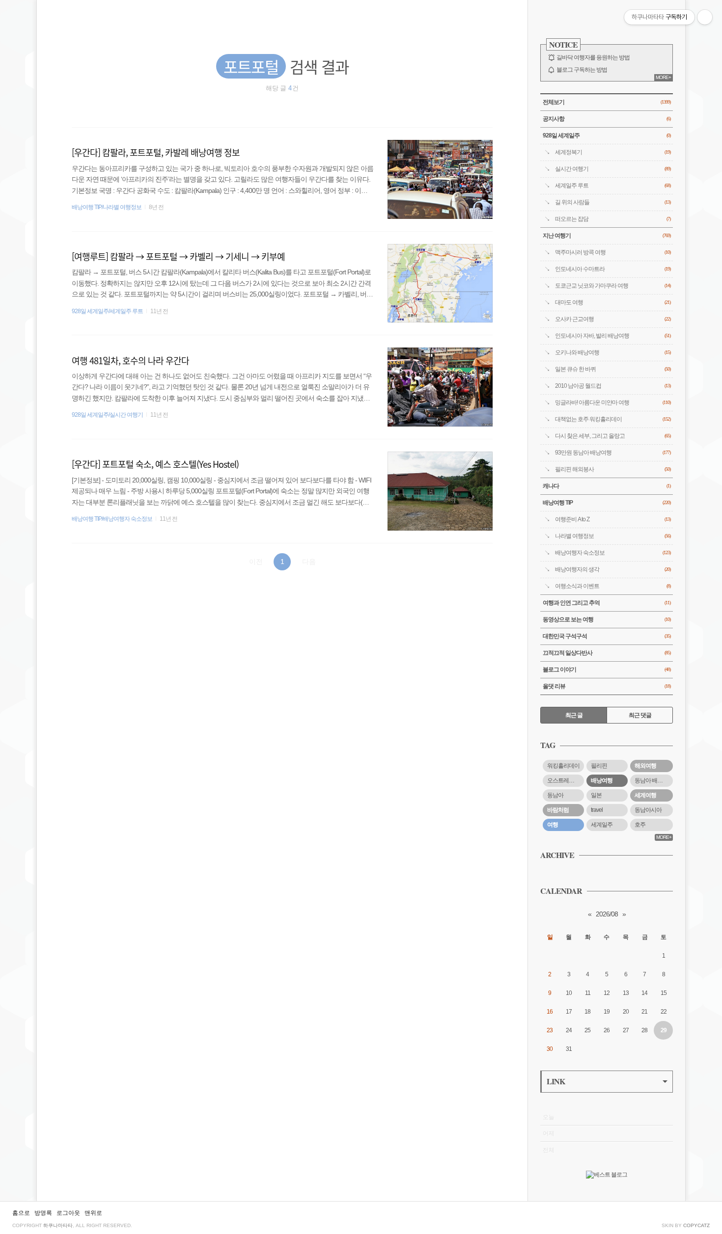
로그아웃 (68, 1212)
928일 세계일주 (606, 135)
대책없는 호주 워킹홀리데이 (612, 419)
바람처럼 (558, 809)
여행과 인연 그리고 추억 (606, 602)
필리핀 (599, 765)
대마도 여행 (612, 302)
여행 (552, 824)
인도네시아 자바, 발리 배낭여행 (612, 335)
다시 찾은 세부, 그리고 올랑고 (612, 435)
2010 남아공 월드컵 (612, 385)
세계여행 (645, 795)
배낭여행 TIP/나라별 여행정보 (106, 207)
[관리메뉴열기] (704, 17)
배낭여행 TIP (606, 502)
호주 (640, 824)
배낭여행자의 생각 (612, 569)
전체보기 (606, 102)
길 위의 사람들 (612, 202)
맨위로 (93, 1212)
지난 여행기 (606, 235)
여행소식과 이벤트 (612, 586)
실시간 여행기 (612, 168)
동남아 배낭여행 (654, 780)
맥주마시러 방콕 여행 (612, 252)
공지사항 (606, 118)
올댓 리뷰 (606, 686)
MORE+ (663, 77)
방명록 (43, 1212)
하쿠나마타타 (58, 1225)
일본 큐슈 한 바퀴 (612, 369)
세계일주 (601, 824)
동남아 (555, 795)
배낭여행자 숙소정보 (612, 552)
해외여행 (645, 765)
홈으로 (21, 1212)
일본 (596, 795)
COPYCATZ (696, 1225)
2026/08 (607, 914)
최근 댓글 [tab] (640, 715)
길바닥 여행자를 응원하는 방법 (593, 57)
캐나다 (606, 486)
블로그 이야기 (606, 669)
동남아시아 (648, 809)
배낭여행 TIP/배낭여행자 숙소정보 (112, 518)
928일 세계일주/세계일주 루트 (107, 311)
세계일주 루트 (612, 185)
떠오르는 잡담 (612, 218)
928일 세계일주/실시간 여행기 (107, 414)
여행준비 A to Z (612, 519)
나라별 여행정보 (612, 536)
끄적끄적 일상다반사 (606, 652)
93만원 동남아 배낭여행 (612, 452)
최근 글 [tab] (574, 715)
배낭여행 (601, 780)
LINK (556, 1081)
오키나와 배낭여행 (612, 352)
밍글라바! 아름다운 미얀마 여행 (612, 402)
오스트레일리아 (565, 780)
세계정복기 (612, 152)
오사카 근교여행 (612, 319)
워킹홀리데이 (563, 765)
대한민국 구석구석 (606, 636)
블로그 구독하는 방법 (581, 69)
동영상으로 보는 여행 (606, 619)
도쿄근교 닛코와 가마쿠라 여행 (612, 285)
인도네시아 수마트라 (612, 269)
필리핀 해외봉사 (612, 469)
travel (597, 809)
